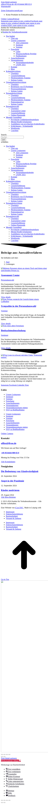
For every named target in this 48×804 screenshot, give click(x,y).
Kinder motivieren (10, 490)
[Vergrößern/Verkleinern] (2, 754)
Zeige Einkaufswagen (9, 11)
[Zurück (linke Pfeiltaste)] (2, 756)
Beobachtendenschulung (13, 330)
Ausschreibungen (12, 403)
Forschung (10, 401)
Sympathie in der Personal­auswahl (18, 306)
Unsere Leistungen (13, 394)
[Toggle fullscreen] (7, 800)
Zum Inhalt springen (9, 2)
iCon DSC (19, 508)
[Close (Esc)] (2, 800)
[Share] (4, 800)
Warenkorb (6, 6)
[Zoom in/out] (9, 800)
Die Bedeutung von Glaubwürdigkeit (19, 471)
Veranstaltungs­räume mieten (17, 408)
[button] (24, 142)
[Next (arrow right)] (4, 802)
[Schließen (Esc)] (9, 754)
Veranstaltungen (12, 405)
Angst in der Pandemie (12, 481)
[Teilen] (7, 754)
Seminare (4, 335)
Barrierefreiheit (12, 516)
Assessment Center (10, 275)
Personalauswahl (7, 280)
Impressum (10, 512)
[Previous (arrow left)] (2, 802)
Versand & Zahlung (13, 518)
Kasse (20, 11)
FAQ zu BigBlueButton (15, 410)
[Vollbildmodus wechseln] (4, 754)
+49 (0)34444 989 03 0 (23, 4)
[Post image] (24, 270)
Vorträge (4, 311)
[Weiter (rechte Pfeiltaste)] (4, 756)
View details (6, 297)
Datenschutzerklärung (14, 514)
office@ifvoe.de (7, 4)
